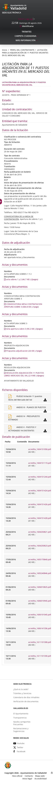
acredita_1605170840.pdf (39, 559)
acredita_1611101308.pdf (39, 642)
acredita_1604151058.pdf (39, 449)
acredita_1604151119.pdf (39, 463)
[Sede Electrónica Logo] (15, 7)
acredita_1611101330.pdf (39, 656)
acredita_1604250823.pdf (39, 545)
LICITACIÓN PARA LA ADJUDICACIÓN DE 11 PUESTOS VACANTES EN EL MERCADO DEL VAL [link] (25, 53)
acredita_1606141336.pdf (39, 628)
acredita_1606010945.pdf (39, 600)
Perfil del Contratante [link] (22, 50)
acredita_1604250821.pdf (39, 532)
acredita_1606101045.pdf (39, 614)
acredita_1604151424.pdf (39, 490)
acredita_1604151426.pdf (39, 504)
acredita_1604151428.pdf (39, 518)
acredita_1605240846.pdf (39, 573)
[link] (26, 19)
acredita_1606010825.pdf (39, 587)
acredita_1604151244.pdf (39, 476)
